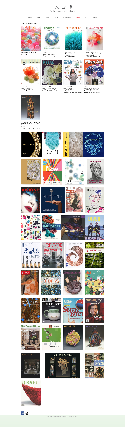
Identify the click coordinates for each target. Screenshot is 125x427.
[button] (56, 18)
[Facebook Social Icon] (22, 413)
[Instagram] (27, 413)
